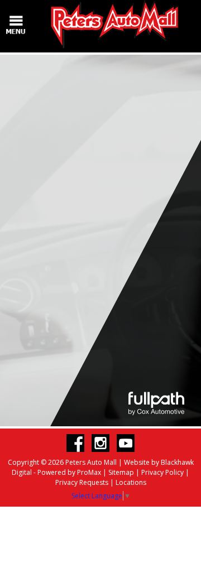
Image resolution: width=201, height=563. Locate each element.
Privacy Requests (81, 482)
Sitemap (121, 472)
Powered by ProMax (69, 472)
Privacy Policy (162, 472)
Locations (131, 482)
